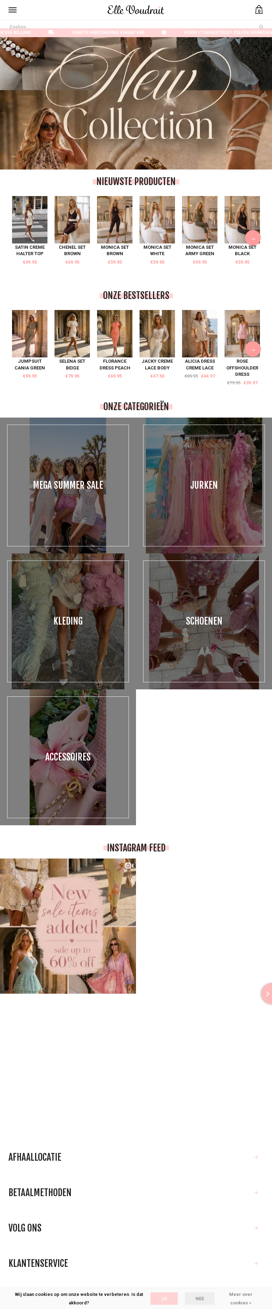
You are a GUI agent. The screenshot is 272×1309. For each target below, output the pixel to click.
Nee (200, 1298)
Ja (164, 1298)
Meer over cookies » (241, 1298)
